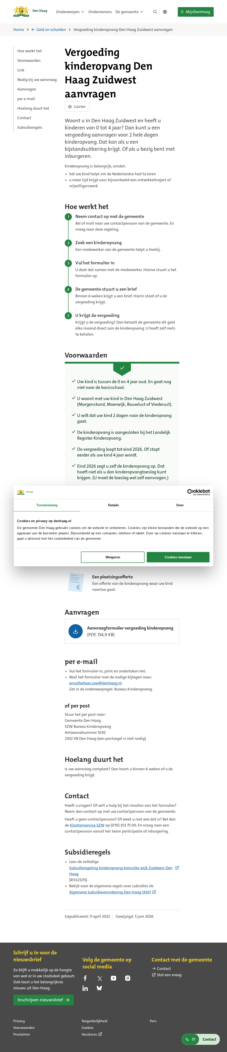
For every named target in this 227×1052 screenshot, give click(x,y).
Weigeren (113, 557)
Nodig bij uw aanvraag (37, 79)
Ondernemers (100, 11)
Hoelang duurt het (33, 108)
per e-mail (26, 98)
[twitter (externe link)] (99, 979)
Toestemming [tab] (46, 505)
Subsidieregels (29, 127)
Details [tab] (113, 505)
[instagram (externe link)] (127, 979)
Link (20, 70)
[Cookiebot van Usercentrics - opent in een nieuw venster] (190, 492)
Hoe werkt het (29, 51)
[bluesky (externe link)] (99, 989)
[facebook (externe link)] (85, 979)
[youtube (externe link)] (113, 979)
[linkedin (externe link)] (85, 989)
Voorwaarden (29, 60)
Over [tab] (180, 505)
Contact (24, 118)
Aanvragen (26, 89)
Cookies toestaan (178, 557)
